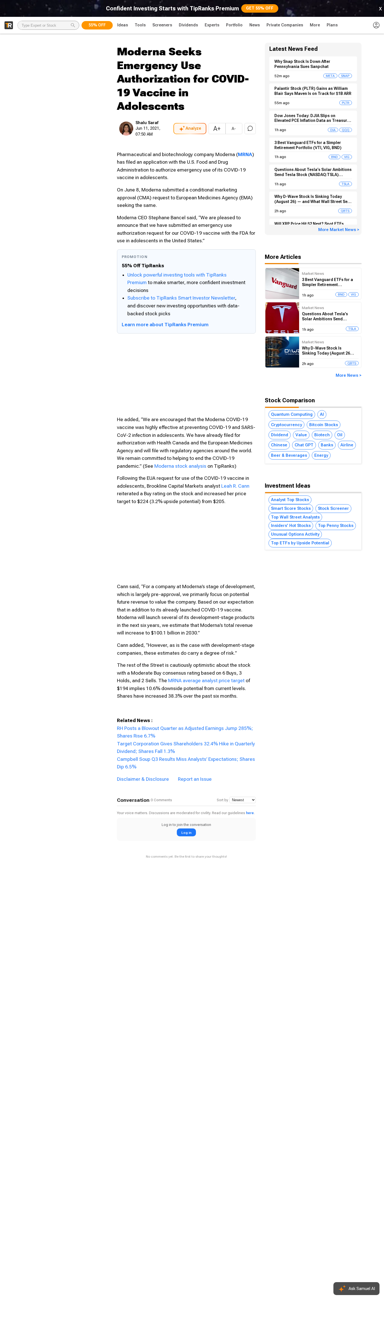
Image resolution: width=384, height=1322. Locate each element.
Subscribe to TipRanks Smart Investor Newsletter (181, 298)
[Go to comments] (250, 128)
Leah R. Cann (235, 486)
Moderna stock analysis (180, 466)
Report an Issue (195, 779)
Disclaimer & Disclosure (143, 779)
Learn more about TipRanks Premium (165, 324)
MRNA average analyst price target (206, 680)
